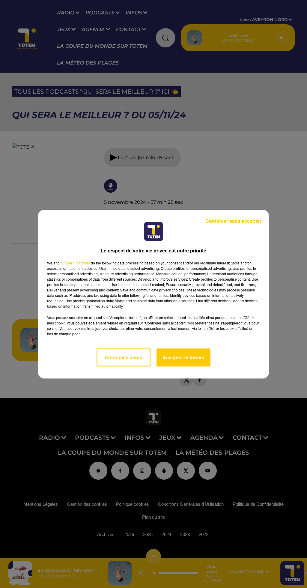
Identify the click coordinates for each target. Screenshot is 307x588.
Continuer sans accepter (233, 220)
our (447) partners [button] (75, 262)
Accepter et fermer (183, 357)
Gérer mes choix (123, 357)
